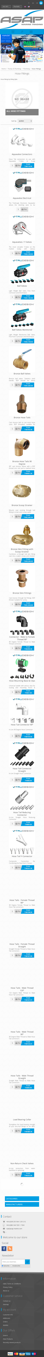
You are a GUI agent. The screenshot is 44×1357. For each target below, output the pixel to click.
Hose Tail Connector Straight (22, 769)
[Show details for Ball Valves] (22, 272)
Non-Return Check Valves (22, 1163)
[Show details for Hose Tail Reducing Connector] (22, 798)
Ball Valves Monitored (22, 329)
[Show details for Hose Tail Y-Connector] (22, 842)
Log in (33, 3)
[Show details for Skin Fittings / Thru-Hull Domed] (22, 1281)
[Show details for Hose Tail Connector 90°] (22, 710)
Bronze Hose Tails (22, 417)
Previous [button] (4, 48)
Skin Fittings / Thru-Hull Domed (22, 1296)
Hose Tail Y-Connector (22, 856)
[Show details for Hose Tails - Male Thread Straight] (22, 1061)
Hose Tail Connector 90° (22, 724)
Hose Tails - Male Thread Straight (22, 1076)
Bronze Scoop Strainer (22, 505)
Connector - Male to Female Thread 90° (22, 638)
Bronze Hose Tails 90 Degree (22, 462)
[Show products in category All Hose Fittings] (22, 98)
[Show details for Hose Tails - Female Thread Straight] (22, 930)
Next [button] (40, 48)
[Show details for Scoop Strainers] (22, 1193)
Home (3, 69)
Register (29, 3)
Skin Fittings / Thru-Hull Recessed (22, 1340)
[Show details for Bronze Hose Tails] (22, 403)
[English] (29, 6)
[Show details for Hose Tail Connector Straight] (22, 754)
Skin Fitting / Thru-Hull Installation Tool (22, 1252)
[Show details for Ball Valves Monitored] (22, 315)
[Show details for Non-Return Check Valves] (22, 1149)
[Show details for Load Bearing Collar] (22, 1105)
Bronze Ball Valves (22, 373)
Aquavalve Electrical (22, 198)
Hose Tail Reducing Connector (22, 813)
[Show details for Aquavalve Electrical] (22, 184)
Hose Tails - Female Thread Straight (22, 945)
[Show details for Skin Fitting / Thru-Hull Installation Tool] (22, 1237)
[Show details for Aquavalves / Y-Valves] (22, 228)
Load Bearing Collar (22, 1119)
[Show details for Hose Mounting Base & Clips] (22, 666)
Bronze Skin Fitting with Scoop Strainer (22, 550)
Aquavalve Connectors (22, 154)
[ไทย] (25, 6)
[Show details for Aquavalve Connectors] (22, 140)
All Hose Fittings (16, 111)
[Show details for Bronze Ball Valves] (22, 359)
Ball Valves (22, 286)
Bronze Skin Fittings (22, 593)
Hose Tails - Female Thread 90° (22, 901)
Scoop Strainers (22, 1207)
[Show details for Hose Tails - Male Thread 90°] (22, 1017)
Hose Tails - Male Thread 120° (22, 989)
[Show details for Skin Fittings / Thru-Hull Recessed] (22, 1325)
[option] (22, 48)
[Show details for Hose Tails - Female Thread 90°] (22, 886)
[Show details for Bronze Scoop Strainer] (22, 491)
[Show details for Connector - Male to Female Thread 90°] (22, 623)
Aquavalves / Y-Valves (22, 242)
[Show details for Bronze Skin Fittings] (22, 579)
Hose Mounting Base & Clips (22, 680)
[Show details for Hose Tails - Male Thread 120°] (22, 974)
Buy (19, 165)
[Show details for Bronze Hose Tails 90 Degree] (22, 447)
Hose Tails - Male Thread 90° (22, 1033)
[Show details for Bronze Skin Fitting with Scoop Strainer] (22, 535)
